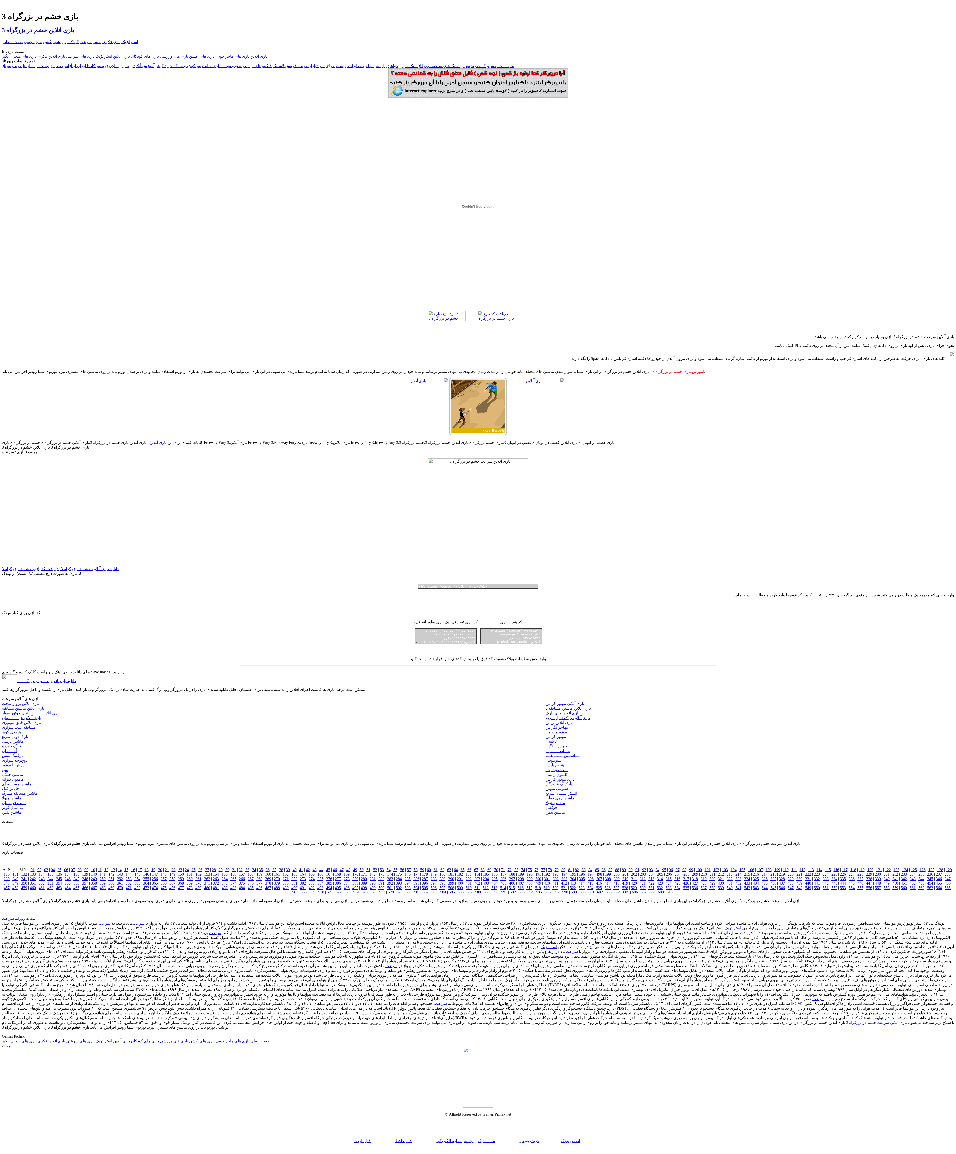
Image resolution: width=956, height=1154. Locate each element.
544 (765, 888)
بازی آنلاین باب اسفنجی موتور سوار (31, 713)
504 (416, 888)
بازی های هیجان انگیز (19, 56)
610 (670, 892)
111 (794, 870)
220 (791, 874)
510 (469, 888)
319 (704, 879)
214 (738, 874)
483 (233, 888)
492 (312, 888)
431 (730, 883)
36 (268, 870)
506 (434, 888)
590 (495, 892)
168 (338, 874)
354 (59, 883)
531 (651, 888)
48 (348, 870)
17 (140, 870)
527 (616, 888)
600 (583, 892)
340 (887, 879)
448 (878, 883)
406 (512, 883)
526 (608, 888)
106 (751, 870)
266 (242, 879)
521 (564, 888)
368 (181, 883)
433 (747, 883)
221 (799, 874)
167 (329, 874)
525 (599, 888)
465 (76, 888)
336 (852, 879)
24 (187, 870)
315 (669, 879)
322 (730, 879)
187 (503, 874)
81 (570, 870)
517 (529, 888)
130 (7, 874)
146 (146, 874)
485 (251, 888)
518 (538, 888)
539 (721, 888)
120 (870, 870)
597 (556, 892)
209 (695, 874)
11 (100, 870)
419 (625, 883)
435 (765, 883)
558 (887, 888)
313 (651, 879)
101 (708, 870)
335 (843, 879)
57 (409, 870)
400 (460, 883)
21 (167, 870)
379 (277, 883)
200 (617, 874)
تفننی (97, 42)
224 (826, 874)
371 (207, 883)
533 (669, 888)
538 (712, 888)
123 (896, 870)
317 (686, 879)
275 (320, 879)
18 (147, 870)
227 (852, 874)
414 (582, 883)
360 (111, 883)
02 (39, 870)
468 (103, 888)
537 (704, 888)
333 (826, 879)
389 (364, 883)
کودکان (73, 42)
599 (574, 892)
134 (42, 874)
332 (817, 879)
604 (617, 892)
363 (137, 883)
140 (94, 874)
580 (408, 892)
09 (86, 870)
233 (904, 874)
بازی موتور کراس (560, 779)
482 (225, 888)
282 (381, 879)
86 (604, 870)
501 (390, 888)
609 (661, 892)
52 (375, 870)
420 (634, 883)
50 (362, 870)
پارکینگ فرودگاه (559, 784)
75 (530, 870)
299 (530, 879)
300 (538, 879)
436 (773, 883)
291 (460, 879)
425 (677, 883)
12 (106, 870)
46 (335, 870)
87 (610, 870)
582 (426, 892)
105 (742, 870)
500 (381, 888)
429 (712, 883)
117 (845, 870)
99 (691, 870)
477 (181, 888)
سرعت (86, 42)
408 (530, 883)
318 (695, 879)
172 (373, 874)
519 (547, 888)
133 (33, 874)
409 (538, 883)
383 (312, 883)
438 (791, 883)
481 (216, 888)
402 (477, 883)
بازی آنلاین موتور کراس (565, 703)
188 (512, 874)
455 (939, 883)
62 (442, 870)
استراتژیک (129, 42)
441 (817, 883)
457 (7, 888)
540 (730, 888)
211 (712, 874)
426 (686, 883)
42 (308, 870)
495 (338, 888)
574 (356, 892)
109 (777, 870)
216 (756, 874)
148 (164, 874)
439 (799, 883)
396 (425, 883)
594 (530, 892)
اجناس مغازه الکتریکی (454, 1141)
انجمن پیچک (570, 1141)
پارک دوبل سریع (15, 736)
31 (234, 870)
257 (164, 879)
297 (512, 879)
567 (295, 892)
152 (198, 874)
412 (564, 883)
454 (930, 883)
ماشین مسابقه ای (16, 784)
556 (869, 888)
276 (329, 879)
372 (216, 883)
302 (556, 879)
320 (712, 879)
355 (68, 883)
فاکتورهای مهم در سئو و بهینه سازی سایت (237, 66)
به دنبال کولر (12, 807)
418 (616, 883)
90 (631, 870)
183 (469, 874)
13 (113, 870)
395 (416, 883)
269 (268, 879)
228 (860, 874)
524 (590, 888)
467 (94, 888)
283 (390, 879)
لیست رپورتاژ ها (36, 66)
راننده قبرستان (14, 803)
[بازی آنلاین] (536, 434)
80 (563, 870)
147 (155, 874)
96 (671, 870)
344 (921, 879)
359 (103, 883)
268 (259, 879)
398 (442, 883)
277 (338, 879)
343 (913, 879)
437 (782, 883)
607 (644, 892)
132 (24, 874)
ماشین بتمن (11, 812)
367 (172, 883)
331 (808, 879)
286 (416, 879)
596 (548, 892)
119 (862, 870)
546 (782, 888)
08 (80, 870)
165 (312, 874)
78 (550, 870)
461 (42, 888)
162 (286, 874)
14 (120, 870)
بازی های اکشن (202, 56)
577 (382, 892)
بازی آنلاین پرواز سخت (20, 703)
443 (834, 883)
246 (68, 879)
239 (7, 879)
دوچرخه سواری (15, 760)
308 (608, 879)
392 (390, 883)
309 (617, 879)
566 (286, 892)
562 (921, 888)
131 (15, 874)
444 (843, 883)
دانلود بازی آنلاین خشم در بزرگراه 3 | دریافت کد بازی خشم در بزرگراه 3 (60, 569)
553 (843, 888)
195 (573, 874)
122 (888, 870)
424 (669, 883)
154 (216, 874)
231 (887, 874)
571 (330, 892)
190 (530, 874)
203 (643, 874)
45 (328, 870)
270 (277, 879)
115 (828, 870)
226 (843, 874)
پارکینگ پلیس (13, 755)
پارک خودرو (11, 746)
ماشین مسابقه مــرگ (20, 793)
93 (651, 870)
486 (259, 888)
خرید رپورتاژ (12, 66)
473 (146, 888)
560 (904, 888)
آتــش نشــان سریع (561, 793)
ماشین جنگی (12, 774)
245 (59, 879)
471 (129, 888)
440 (808, 883)
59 (422, 870)
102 (716, 870)
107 (760, 870)
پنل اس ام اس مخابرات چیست (361, 66)
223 (817, 874)
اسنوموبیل (554, 760)
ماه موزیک (486, 1141)
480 (207, 888)
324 (747, 879)
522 (573, 888)
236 (930, 874)
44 (321, 870)
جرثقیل (552, 807)
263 (216, 879)
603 (609, 892)
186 (495, 874)
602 (600, 892)
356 (76, 883)
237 (939, 874)
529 (634, 888)
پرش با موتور (13, 765)
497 (355, 888)
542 (747, 888)
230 (878, 874)
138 (76, 874)
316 (677, 879)
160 (268, 874)
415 (590, 883)
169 (347, 874)
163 (294, 874)
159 (259, 874)
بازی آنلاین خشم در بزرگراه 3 (38, 30)
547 (791, 888)
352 (42, 883)
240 (15, 879)
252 (120, 879)
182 (460, 874)
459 (24, 888)
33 (247, 870)
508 (451, 888)
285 (408, 879)
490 (294, 888)
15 (126, 870)
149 (172, 874)
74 (523, 870)
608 (652, 892)
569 (312, 892)
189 (521, 874)
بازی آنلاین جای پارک (562, 713)
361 (120, 883)
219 (782, 874)
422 (651, 883)
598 (565, 892)
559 (895, 888)
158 (251, 874)
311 (634, 879)
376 (251, 883)
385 (329, 883)
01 (33, 870)
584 (443, 892)
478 (190, 888)
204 (652, 874)
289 (442, 879)
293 (477, 879)
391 (381, 883)
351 (33, 883)
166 (320, 874)
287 (425, 879)
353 (50, 883)
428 (704, 883)
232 (895, 874)
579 (400, 892)
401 (469, 883)
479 (198, 888)
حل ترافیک (10, 789)
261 (198, 879)
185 (486, 874)
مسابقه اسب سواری (19, 727)
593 (522, 892)
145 (137, 874)
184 (477, 874)
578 (391, 892)
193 (556, 874)
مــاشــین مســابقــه (563, 755)
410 (547, 883)
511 (477, 888)
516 (521, 888)
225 (834, 874)
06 (66, 870)
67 (476, 870)
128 (940, 870)
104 (734, 870)
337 (860, 879)
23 (180, 870)
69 (489, 870)
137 (68, 874)
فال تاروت (362, 1141)
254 (137, 879)
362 (129, 883)
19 (153, 870)
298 (521, 879)
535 (686, 888)
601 (591, 892)
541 (738, 888)
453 (921, 883)
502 (399, 888)
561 (913, 888)
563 (930, 888)
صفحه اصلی (13, 42)
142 (111, 874)
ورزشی (59, 42)
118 (853, 870)
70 (496, 870)
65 (463, 870)
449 (887, 883)
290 (451, 879)
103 (725, 870)
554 (852, 888)
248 (85, 879)
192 (547, 874)
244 (50, 879)
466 (85, 888)
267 (251, 879)
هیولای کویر (11, 732)
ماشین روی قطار (560, 798)
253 (129, 879)
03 (46, 870)
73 (516, 870)
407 (521, 883)
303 (564, 879)
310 (625, 879)
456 (948, 883)
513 (494, 888)
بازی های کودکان (145, 56)
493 (320, 888)
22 (174, 870)
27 (207, 870)
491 (303, 888)
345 (930, 879)
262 (207, 879)
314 (660, 879)
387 (347, 883)
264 (225, 879)
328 (782, 879)
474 (155, 888)
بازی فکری (111, 42)
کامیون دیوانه (13, 779)
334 (834, 879)
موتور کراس (556, 736)
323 (738, 879)
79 (557, 870)
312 (643, 879)
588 (478, 892)
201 (625, 874)
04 (53, 870)
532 (660, 888)
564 (939, 888)
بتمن (5, 770)
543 (756, 888)
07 (73, 870)
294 (486, 879)
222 (808, 874)
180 (442, 874)
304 (573, 879)
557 (878, 888)
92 (644, 870)
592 (513, 892)
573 (347, 892)
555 (860, 888)
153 (207, 874)
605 (626, 892)
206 (669, 874)
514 (503, 888)
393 (399, 883)
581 (417, 892)
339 (878, 879)
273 (303, 879)
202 (634, 874)
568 (304, 892)
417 (608, 883)
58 (416, 870)
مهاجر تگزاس (557, 727)
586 (461, 892)
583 (434, 892)
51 (368, 870)
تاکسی (551, 741)
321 (721, 879)
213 (730, 874)
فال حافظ (403, 1141)
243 (42, 879)
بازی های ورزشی (174, 56)
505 (425, 888)
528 (625, 888)
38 (281, 870)
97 (678, 870)
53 (382, 870)
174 (390, 874)
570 (321, 892)
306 (591, 879)
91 (637, 870)
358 (94, 883)
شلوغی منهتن (557, 789)
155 (225, 874)
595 (539, 892)
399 (451, 883)
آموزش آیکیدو (143, 66)
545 (773, 888)
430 (721, 883)
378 (268, 883)
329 (791, 879)
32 (241, 870)
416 (599, 883)
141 (103, 874)
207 (678, 874)
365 (155, 883)
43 (315, 870)
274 (312, 879)
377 (259, 883)
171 (364, 874)
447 (869, 883)
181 (451, 874)
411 (555, 883)
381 (294, 883)
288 (434, 879)
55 (395, 870)
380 (286, 883)
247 (76, 879)
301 (547, 879)
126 (923, 870)
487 (268, 888)
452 (913, 883)
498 (364, 888)
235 (921, 874)
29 (221, 870)
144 (129, 874)
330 (799, 879)
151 (190, 874)
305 (582, 879)
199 (608, 874)
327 (773, 879)
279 (355, 879)
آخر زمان (9, 751)
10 (93, 870)
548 (799, 888)
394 (408, 883)
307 (599, 879)
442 (826, 883)
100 (699, 870)
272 (294, 879)
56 (402, 870)
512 (486, 888)
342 (904, 879)
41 (301, 870)
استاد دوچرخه (557, 770)
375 (242, 883)
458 (15, 888)
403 (486, 883)
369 (190, 883)
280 (364, 879)
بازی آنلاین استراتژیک (113, 56)
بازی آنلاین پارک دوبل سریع (568, 718)
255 (146, 879)
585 (452, 892)
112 (802, 870)
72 (510, 870)
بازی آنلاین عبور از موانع (21, 718)
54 (389, 870)
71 (503, 870)
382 (303, 883)
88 (617, 870)
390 (373, 883)
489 (286, 888)
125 (914, 870)
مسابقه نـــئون (558, 751)
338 (869, 879)
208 (686, 874)
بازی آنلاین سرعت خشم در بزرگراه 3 (876, 1022)
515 (512, 888)
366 (164, 883)
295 (495, 879)
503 (408, 888)
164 (303, 874)
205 (660, 874)
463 (59, 888)
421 (643, 883)
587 (469, 892)
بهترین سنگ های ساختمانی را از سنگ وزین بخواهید (429, 66)
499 (373, 888)
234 (913, 874)
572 (339, 892)
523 (582, 888)
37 (274, 870)
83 (584, 870)
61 (436, 870)
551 (826, 888)
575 (365, 892)
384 (320, 883)
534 (677, 888)
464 (68, 888)
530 (643, 888)
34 (254, 870)
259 (181, 879)
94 (657, 870)
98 (684, 870)
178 (425, 874)
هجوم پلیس (555, 765)
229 (869, 874)
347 (948, 879)
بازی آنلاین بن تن (559, 722)
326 (765, 879)
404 (495, 883)
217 (765, 874)
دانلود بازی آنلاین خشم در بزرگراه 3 (46, 681)
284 (399, 879)
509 (460, 888)
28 (214, 870)
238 (948, 874)
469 (111, 888)
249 (94, 879)
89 (624, 870)
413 (573, 883)
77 (543, 870)
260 (190, 879)
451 (904, 883)
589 (487, 892)
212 (721, 874)
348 (7, 883)
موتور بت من (556, 732)
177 (416, 874)
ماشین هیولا (11, 798)
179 (434, 874)
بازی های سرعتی (80, 56)
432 (738, 883)
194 (564, 874)
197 (591, 874)
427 (695, 883)
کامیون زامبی (557, 774)
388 (355, 883)
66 (469, 870)
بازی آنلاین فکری (51, 56)
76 (536, 870)
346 (939, 879)
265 (233, 879)
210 (704, 874)
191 (538, 874)
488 (277, 888)
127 (931, 870)
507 (442, 888)
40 (295, 870)
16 (133, 870)
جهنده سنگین (556, 746)
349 (15, 883)
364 (146, 883)
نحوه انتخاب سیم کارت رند (492, 66)
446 (860, 883)
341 (895, 879)
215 (747, 874)
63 (449, 870)
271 (286, 879)
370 (198, 883)
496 (347, 888)
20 (160, 870)
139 (85, 874)
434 (756, 883)
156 (233, 874)
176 (408, 874)
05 (59, 870)
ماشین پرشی (13, 741)
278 (347, 879)
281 (373, 879)
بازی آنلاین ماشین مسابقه (23, 708)
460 (33, 888)
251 (111, 879)
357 (85, 883)
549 (808, 888)
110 (786, 870)
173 (381, 874)
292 (469, 879)
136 (59, 874)
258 (172, 879)
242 (33, 879)
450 (895, 883)
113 (811, 870)
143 (120, 874)
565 (948, 888)
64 (456, 870)
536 (695, 888)
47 (342, 870)
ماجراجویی (33, 42)
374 (233, 883)
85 (597, 870)
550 (817, 888)
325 (756, 879)
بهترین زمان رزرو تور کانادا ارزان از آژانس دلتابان (90, 66)
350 (24, 883)
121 (879, 870)
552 (834, 888)
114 (819, 870)
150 (181, 874)
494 (329, 888)
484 (242, 888)
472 (137, 888)
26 (200, 870)
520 (555, 888)
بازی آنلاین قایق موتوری (21, 722)
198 (599, 874)
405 (503, 883)
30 (227, 870)
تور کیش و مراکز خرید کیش (178, 66)
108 (769, 870)
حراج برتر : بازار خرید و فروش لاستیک (304, 66)
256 (155, 879)
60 (429, 870)
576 (373, 892)
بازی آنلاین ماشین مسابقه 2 (568, 708)
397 (434, 883)
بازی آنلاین (258, 56)
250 (103, 879)
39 (288, 870)
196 (582, 874)
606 (635, 892)
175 (399, 874)
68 (483, 870)
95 (664, 870)
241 (24, 879)
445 (852, 883)
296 (503, 879)
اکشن (47, 42)
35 (261, 870)
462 (50, 888)
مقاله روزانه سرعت (18, 918)
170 (355, 874)
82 (577, 870)
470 (120, 888)
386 (338, 883)
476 (172, 888)
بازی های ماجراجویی (232, 56)
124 (905, 870)
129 (949, 870)
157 (242, 874)
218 (773, 874)
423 (660, 883)
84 (590, 870)
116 (836, 870)
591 (504, 892)
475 (164, 888)
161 (277, 874)
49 (355, 870)
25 (194, 870)
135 (50, 874)
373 (225, 883)
